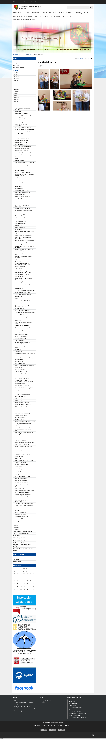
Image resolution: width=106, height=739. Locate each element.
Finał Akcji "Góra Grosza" (21, 419)
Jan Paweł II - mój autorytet (21, 464)
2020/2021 (16, 101)
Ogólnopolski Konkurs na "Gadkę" (23, 454)
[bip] (24, 613)
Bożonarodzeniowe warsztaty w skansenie (25, 290)
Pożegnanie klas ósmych (20, 514)
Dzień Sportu (18, 521)
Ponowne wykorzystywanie (75, 711)
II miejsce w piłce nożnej (20, 462)
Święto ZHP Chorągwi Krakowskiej (23, 404)
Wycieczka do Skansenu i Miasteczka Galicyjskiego (23, 473)
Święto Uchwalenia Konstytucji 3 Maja (24, 460)
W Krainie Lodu (18, 349)
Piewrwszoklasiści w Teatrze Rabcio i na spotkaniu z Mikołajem (24, 250)
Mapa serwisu (27, 1)
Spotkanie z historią (19, 170)
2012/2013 (16, 85)
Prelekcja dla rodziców (20, 227)
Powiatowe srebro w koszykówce (22, 166)
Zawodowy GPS (18, 351)
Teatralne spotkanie (19, 523)
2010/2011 (16, 80)
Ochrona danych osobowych (75, 707)
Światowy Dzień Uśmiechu (21, 142)
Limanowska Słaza (19, 188)
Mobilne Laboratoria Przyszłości (22, 196)
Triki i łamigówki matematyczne (22, 385)
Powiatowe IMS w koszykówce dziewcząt (24, 314)
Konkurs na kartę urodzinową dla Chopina (24, 365)
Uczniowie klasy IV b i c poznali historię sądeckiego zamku (24, 358)
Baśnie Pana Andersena (20, 376)
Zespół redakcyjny (18, 711)
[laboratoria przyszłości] (24, 682)
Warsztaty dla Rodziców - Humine (23, 208)
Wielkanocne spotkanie (20, 417)
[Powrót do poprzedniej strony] (92, 58)
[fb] (24, 691)
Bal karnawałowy (19, 330)
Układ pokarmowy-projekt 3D (22, 274)
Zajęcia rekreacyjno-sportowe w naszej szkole (24, 253)
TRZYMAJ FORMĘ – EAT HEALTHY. (23, 325)
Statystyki (16, 559)
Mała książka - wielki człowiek (22, 190)
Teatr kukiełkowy (19, 182)
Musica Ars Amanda (19, 276)
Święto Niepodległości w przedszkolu (23, 198)
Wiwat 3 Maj (18, 458)
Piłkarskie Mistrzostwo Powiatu (22, 140)
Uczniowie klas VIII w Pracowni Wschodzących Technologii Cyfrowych (24, 381)
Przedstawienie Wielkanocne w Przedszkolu (25, 421)
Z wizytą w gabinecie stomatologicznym (24, 355)
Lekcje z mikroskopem (20, 286)
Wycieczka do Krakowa (20, 436)
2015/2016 (16, 91)
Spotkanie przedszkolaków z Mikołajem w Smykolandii (24, 257)
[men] (24, 666)
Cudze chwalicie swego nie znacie (22, 371)
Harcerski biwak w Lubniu (21, 223)
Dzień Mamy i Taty (19, 488)
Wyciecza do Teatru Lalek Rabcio (22, 300)
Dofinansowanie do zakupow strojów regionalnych (23, 260)
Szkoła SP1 (26, 13)
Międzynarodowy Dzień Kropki (22, 122)
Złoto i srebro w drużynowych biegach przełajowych (24, 433)
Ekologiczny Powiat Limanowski (22, 172)
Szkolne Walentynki (19, 340)
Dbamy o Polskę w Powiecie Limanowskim (25, 184)
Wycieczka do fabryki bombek (22, 310)
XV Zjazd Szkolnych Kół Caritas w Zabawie (24, 490)
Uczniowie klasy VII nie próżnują (22, 284)
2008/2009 (16, 76)
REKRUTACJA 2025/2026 (82, 13)
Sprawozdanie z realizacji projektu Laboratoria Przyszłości (23, 305)
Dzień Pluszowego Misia (20, 221)
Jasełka (16, 298)
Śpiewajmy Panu (18, 296)
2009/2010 (16, 78)
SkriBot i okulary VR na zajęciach (22, 328)
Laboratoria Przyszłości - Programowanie (24, 129)
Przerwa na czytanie (19, 160)
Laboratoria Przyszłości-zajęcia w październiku (22, 205)
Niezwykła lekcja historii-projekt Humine (24, 235)
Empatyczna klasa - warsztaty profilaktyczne (22, 319)
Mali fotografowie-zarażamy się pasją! (24, 427)
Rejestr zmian (17, 561)
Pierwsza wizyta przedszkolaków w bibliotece (23, 429)
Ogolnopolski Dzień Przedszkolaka (23, 120)
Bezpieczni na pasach (20, 450)
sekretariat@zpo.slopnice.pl (24, 706)
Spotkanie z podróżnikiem (21, 478)
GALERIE (61, 13)
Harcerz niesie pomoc (20, 212)
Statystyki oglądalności (74, 715)
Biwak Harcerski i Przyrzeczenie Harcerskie (25, 353)
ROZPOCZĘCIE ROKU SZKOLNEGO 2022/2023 (23, 108)
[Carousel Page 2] (27, 50)
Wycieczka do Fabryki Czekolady (22, 413)
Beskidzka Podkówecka (20, 134)
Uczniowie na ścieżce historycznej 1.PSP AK (24, 155)
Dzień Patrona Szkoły (20, 363)
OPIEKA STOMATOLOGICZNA (36, 16)
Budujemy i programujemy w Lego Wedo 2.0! (24, 163)
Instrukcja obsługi (73, 705)
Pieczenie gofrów (19, 180)
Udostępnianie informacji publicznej (77, 713)
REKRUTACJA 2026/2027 (19, 16)
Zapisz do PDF (80, 58)
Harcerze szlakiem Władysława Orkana (24, 503)
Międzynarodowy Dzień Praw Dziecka (23, 210)
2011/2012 (16, 83)
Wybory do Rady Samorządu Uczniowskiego (21, 124)
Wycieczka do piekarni (20, 244)
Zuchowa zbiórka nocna (20, 512)
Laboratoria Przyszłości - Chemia (22, 131)
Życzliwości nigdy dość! (20, 215)
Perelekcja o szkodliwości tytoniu (22, 192)
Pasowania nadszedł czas (21, 219)
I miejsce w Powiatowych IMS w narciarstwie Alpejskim (22, 343)
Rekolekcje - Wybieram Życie (21, 317)
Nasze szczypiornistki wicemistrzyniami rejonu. (24, 447)
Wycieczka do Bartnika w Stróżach (23, 476)
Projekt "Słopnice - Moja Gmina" (22, 292)
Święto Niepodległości (20, 194)
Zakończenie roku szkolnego (21, 516)
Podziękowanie (18, 268)
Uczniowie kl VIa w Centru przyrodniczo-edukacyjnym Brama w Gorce (24, 506)
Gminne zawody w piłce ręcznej (22, 444)
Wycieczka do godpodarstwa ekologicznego (21, 500)
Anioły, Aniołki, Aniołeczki (21, 303)
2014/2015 (16, 89)
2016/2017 (16, 93)
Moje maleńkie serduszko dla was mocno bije (24, 485)
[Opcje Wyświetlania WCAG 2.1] (91, 7)
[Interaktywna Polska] (93, 735)
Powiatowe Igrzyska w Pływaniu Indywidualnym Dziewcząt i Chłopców (23, 271)
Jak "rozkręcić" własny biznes (21, 332)
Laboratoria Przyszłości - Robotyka (23, 127)
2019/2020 (16, 99)
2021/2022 (16, 104)
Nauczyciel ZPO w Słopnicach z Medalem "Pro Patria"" (24, 246)
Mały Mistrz (17, 203)
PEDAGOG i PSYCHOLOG (49, 13)
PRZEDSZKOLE (36, 13)
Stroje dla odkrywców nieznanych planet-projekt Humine (24, 232)
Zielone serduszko (19, 201)
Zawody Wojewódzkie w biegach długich (24, 442)
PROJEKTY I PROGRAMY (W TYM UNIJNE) (58, 16)
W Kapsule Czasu (19, 367)
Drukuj (88, 58)
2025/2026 (16, 529)
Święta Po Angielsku (19, 282)
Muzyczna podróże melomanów (22, 374)
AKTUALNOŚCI (17, 13)
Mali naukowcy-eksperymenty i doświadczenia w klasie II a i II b (22, 264)
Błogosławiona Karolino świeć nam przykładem (23, 424)
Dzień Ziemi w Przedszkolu (21, 440)
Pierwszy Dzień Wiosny (20, 390)
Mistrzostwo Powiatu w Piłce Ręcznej (23, 406)
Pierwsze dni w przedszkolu (21, 113)
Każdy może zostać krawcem (21, 336)
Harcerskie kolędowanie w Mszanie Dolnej (25, 312)
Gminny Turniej (18, 398)
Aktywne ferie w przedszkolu (21, 334)
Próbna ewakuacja (19, 111)
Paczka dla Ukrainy (19, 361)
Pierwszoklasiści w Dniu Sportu (22, 498)
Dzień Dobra (18, 438)
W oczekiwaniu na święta (20, 409)
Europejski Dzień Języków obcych (22, 118)
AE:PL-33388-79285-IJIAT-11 (31, 708)
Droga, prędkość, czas (20, 383)
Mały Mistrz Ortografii (20, 456)
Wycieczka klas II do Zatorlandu (22, 492)
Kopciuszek (17, 158)
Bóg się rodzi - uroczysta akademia (23, 294)
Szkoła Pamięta (18, 186)
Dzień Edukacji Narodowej (21, 144)
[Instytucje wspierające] (24, 604)
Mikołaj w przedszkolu (20, 266)
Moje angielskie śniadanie (21, 480)
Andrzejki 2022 (18, 225)
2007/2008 (16, 74)
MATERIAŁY (69, 13)
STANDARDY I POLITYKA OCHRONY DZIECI (24, 20)
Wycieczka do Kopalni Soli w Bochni (23, 146)
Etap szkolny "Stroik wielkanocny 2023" (24, 388)
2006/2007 (16, 72)
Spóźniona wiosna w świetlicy (22, 402)
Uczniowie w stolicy (19, 518)
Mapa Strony (16, 557)
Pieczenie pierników (19, 288)
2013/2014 (16, 87)
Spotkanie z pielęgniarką (20, 369)
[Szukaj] (87, 7)
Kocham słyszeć (18, 168)
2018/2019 (16, 97)
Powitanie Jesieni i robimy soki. (22, 138)
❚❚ (14, 50)
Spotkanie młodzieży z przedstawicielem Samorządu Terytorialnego (24, 241)
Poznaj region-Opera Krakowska (21, 533)
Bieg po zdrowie (18, 466)
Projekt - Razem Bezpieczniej (21, 217)
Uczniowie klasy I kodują (20, 338)
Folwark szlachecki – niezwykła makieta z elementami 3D (24, 279)
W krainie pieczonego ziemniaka (22, 177)
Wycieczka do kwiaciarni (20, 396)
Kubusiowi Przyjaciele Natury (21, 468)
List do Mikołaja (18, 229)
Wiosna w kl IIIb (18, 400)
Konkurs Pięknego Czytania (21, 415)
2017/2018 (16, 95)
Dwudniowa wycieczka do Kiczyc (22, 136)
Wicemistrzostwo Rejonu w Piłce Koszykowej (22, 346)
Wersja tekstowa (35, 1)
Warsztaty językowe (19, 308)
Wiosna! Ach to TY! (19, 392)
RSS (70, 709)
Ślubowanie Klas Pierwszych (21, 150)
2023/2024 (16, 525)
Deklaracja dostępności (18, 1)
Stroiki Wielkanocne (20, 411)
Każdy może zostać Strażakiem (22, 378)
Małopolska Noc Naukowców (22, 148)
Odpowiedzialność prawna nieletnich (23, 152)
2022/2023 (16, 106)
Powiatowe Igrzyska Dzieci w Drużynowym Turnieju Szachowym (25, 175)
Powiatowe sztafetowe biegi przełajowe (24, 115)
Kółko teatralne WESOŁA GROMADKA (23, 531)
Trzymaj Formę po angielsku (21, 482)
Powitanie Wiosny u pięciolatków (22, 394)
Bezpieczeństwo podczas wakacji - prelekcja (23, 509)
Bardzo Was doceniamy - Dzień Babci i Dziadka (24, 323)
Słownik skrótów (73, 703)
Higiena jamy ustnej (19, 471)
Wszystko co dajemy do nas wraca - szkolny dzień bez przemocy (23, 495)
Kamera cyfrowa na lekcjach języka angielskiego (23, 238)
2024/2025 (16, 527)
